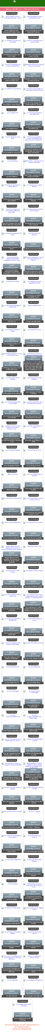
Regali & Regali (14, 9)
